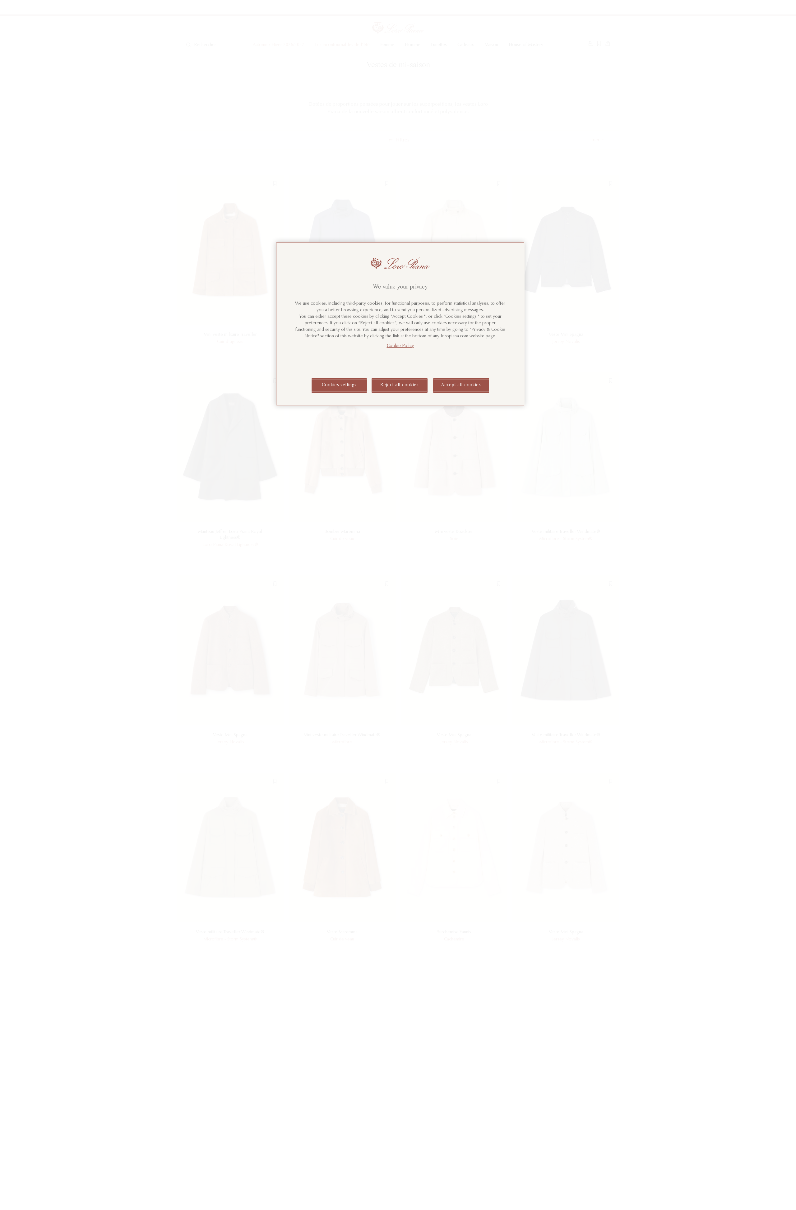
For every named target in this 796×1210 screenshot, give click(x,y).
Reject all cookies (399, 385)
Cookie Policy (400, 346)
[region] (400, 324)
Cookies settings (339, 385)
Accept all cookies (461, 385)
